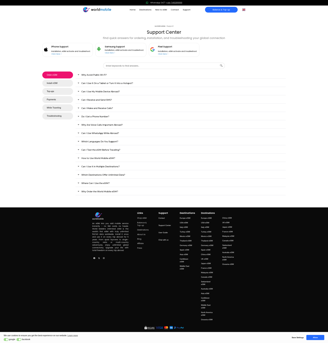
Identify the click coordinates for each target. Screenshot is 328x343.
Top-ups (50, 91)
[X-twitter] (99, 258)
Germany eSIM (186, 245)
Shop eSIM (142, 218)
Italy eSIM (184, 227)
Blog (139, 239)
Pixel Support (165, 46)
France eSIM (206, 268)
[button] (6, 339)
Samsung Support (115, 46)
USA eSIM (184, 223)
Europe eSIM (185, 218)
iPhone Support (59, 46)
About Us (141, 234)
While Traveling (54, 108)
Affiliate (140, 243)
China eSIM (206, 254)
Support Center (164, 225)
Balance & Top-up (142, 224)
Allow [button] (315, 337)
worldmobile (160, 26)
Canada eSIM (206, 277)
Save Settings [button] (298, 337)
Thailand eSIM (186, 241)
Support (187, 9)
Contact (175, 9)
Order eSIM (52, 75)
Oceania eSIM (207, 320)
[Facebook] (94, 258)
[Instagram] (104, 258)
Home (133, 9)
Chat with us (163, 240)
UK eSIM (204, 259)
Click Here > (56, 54)
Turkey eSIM (185, 232)
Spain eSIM (184, 250)
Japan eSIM (206, 263)
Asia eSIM (184, 254)
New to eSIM (161, 9)
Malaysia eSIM (207, 272)
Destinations (145, 9)
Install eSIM (52, 83)
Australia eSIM (207, 289)
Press (139, 248)
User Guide (163, 232)
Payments (51, 99)
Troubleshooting (54, 116)
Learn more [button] (73, 335)
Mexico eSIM (185, 236)
